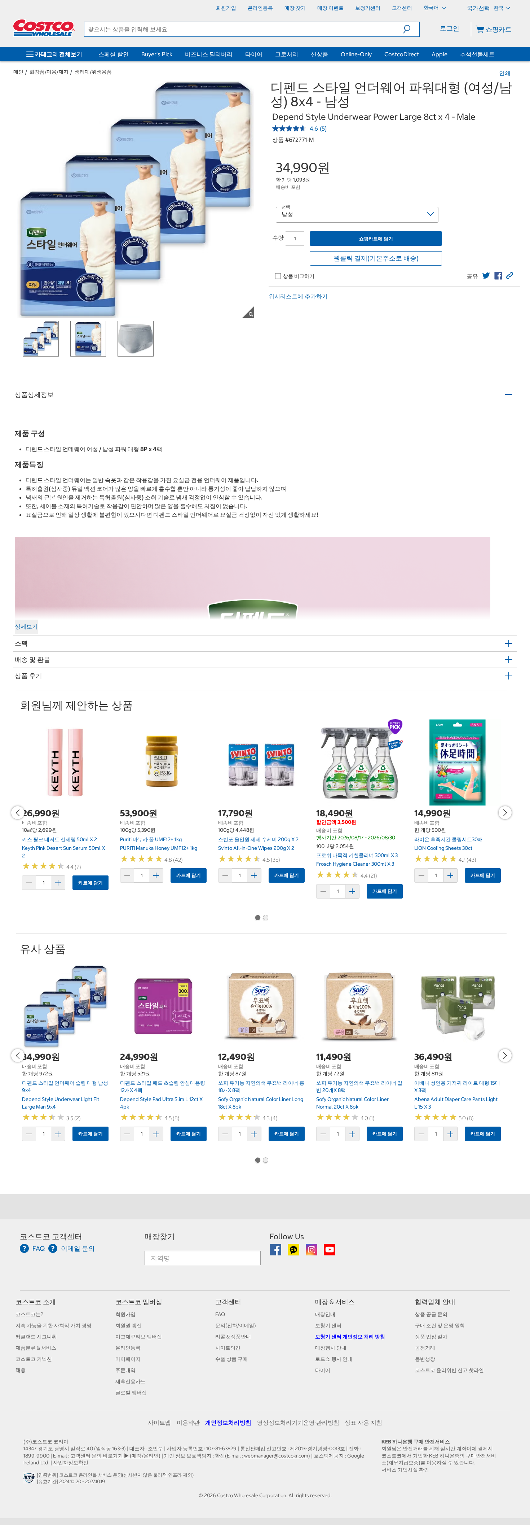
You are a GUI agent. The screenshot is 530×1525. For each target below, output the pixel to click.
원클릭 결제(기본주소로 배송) (376, 258)
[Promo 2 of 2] (265, 918)
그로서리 (286, 54)
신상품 (319, 54)
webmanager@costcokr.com (276, 1455)
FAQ (220, 1314)
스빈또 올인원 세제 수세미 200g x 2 (258, 839)
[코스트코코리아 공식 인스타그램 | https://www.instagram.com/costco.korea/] (312, 1252)
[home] (44, 28)
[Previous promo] (18, 813)
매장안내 (325, 1314)
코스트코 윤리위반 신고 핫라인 (449, 1370)
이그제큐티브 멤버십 (138, 1336)
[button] (411, 29)
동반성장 (425, 1359)
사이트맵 (159, 1422)
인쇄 (505, 73)
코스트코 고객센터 (51, 1236)
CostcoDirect (401, 54)
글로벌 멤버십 (131, 1392)
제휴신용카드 (130, 1381)
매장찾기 (160, 1236)
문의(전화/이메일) (235, 1325)
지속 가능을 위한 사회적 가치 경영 (54, 1325)
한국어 (432, 7)
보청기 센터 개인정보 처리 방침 (350, 1336)
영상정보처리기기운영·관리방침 (298, 1422)
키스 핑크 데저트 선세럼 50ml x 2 (59, 839)
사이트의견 (227, 1348)
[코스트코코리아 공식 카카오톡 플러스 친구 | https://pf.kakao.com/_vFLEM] (294, 1252)
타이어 (253, 54)
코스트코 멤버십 (138, 1302)
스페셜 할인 (113, 54)
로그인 (449, 28)
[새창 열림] (30, 1479)
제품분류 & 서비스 (36, 1348)
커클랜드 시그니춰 (36, 1336)
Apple (439, 54)
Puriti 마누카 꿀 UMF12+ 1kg (151, 839)
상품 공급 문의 (431, 1314)
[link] (486, 275)
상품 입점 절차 (431, 1336)
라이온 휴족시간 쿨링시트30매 (448, 839)
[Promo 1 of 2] (257, 918)
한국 (499, 8)
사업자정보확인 (70, 1462)
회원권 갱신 (128, 1325)
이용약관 (188, 1422)
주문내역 (125, 1370)
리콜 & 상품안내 (233, 1336)
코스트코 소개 (36, 1302)
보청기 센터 (328, 1325)
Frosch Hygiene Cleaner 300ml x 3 (355, 864)
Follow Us (287, 1236)
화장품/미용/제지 (49, 72)
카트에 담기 (90, 883)
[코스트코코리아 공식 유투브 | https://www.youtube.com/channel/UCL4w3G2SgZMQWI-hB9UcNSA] (329, 1252)
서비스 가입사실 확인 (405, 1470)
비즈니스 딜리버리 (209, 54)
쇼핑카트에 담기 (376, 239)
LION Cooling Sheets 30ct (443, 848)
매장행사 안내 (330, 1348)
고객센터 (228, 1302)
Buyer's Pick (156, 54)
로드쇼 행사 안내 (334, 1359)
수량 (278, 237)
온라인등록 (128, 1348)
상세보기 (26, 626)
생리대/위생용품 (93, 72)
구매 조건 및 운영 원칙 (440, 1325)
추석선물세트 (477, 54)
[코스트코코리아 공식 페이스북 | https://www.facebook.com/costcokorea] (276, 1252)
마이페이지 (128, 1359)
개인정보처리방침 (228, 1422)
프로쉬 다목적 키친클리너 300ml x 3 (357, 855)
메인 (18, 72)
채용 (21, 1370)
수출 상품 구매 (231, 1359)
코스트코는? (29, 1314)
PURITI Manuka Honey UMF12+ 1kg (158, 848)
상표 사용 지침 (363, 1422)
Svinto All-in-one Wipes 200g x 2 (256, 848)
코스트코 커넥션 (34, 1359)
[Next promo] (505, 813)
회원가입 (125, 1314)
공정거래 (425, 1348)
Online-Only (356, 54)
